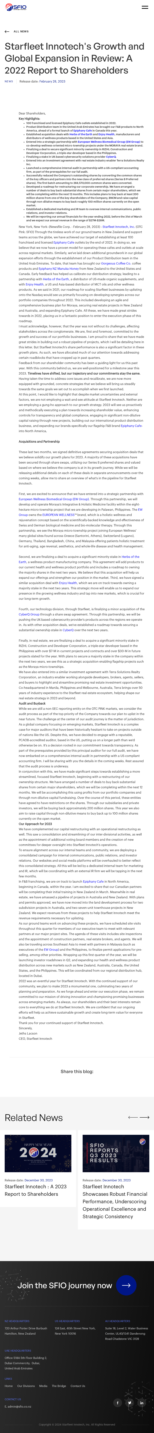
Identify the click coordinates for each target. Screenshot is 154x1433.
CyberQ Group (29, 614)
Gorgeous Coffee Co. (116, 263)
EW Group (51, 949)
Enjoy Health (106, 134)
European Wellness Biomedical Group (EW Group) (109, 142)
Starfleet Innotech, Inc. (119, 226)
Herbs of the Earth (80, 134)
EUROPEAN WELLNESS (58, 515)
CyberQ (111, 157)
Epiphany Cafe (82, 130)
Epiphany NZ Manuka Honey (59, 268)
